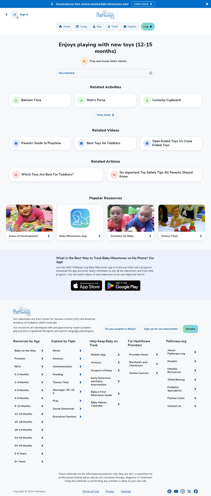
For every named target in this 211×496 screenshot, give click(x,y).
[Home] (105, 14)
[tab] (64, 27)
